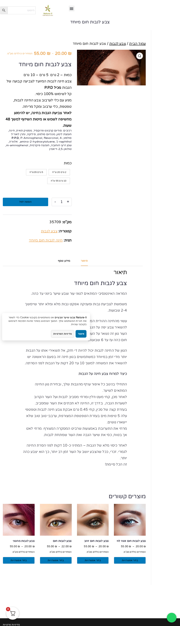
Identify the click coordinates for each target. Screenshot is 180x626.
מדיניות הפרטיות (62, 333)
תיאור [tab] (84, 261)
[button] (72, 8)
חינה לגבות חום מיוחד (46, 240)
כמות (68, 163)
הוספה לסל (25, 201)
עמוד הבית (137, 44)
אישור (81, 333)
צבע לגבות (117, 44)
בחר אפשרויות (130, 560)
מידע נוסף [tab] (64, 261)
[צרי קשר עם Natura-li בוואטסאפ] (171, 617)
